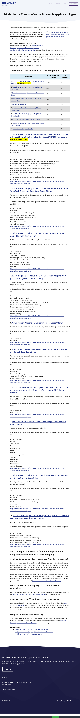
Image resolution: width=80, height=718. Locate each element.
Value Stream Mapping (19, 104)
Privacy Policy (61, 701)
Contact (74, 4)
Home (50, 4)
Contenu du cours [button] (15, 157)
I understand (55, 716)
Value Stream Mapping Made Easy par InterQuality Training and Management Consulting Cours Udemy (39, 516)
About (57, 4)
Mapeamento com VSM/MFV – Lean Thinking (26, 119)
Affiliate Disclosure (72, 701)
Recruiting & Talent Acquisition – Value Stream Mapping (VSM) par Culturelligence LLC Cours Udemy (38, 277)
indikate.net (9, 2)
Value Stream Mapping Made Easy (23, 129)
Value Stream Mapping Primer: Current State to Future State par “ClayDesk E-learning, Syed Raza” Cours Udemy (39, 189)
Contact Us (7, 669)
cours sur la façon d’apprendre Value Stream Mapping (29, 594)
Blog (64, 4)
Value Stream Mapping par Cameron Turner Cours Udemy (37, 322)
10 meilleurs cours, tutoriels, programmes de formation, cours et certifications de (26, 48)
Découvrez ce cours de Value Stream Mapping (46, 581)
